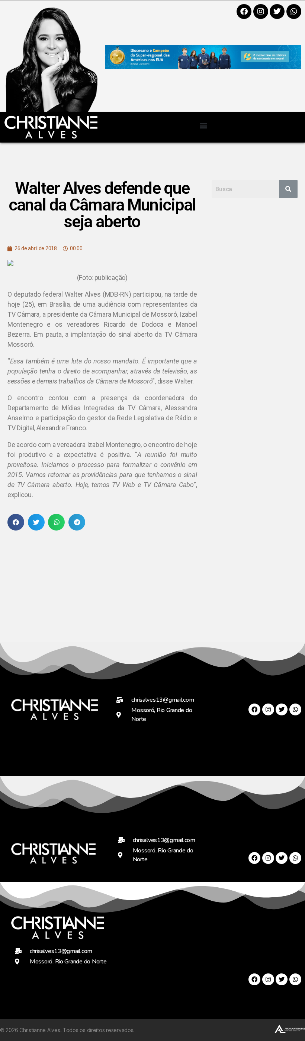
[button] (203, 125)
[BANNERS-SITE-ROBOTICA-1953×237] (203, 66)
